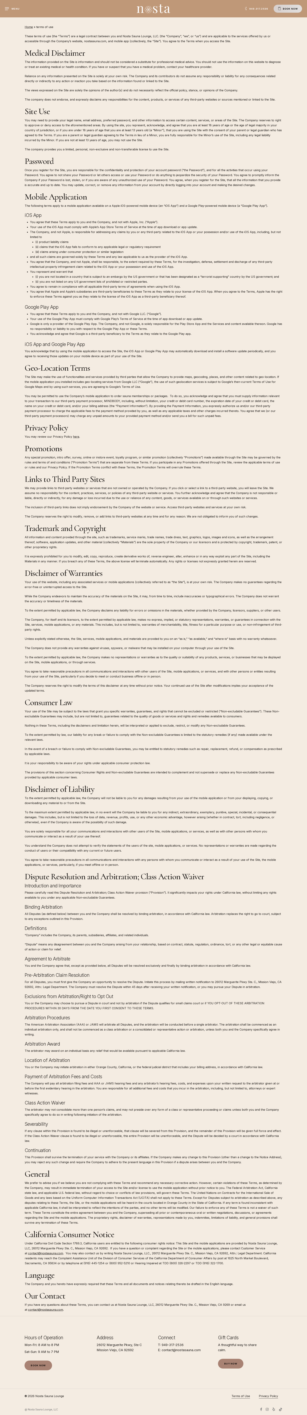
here (76, 436)
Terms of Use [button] (240, 1396)
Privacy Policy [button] (268, 1396)
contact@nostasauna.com (45, 1253)
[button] (12, 9)
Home (29, 27)
